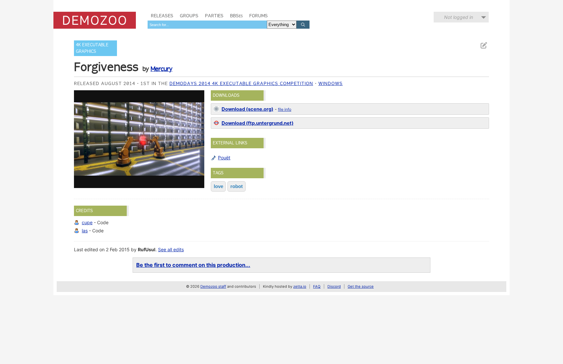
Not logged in (458, 17)
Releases (162, 16)
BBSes (236, 16)
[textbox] (207, 25)
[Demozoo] (94, 20)
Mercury (161, 69)
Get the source (361, 286)
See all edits (171, 249)
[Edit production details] (483, 45)
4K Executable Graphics (92, 48)
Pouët (224, 157)
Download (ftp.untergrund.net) (258, 123)
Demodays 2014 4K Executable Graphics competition (241, 83)
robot (236, 186)
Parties (214, 16)
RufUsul (146, 249)
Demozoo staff (213, 286)
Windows (330, 83)
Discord (334, 286)
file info (284, 109)
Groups (189, 16)
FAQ (317, 286)
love (218, 186)
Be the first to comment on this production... (193, 265)
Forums (258, 16)
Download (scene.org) (247, 109)
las (85, 230)
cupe (87, 222)
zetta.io (299, 286)
